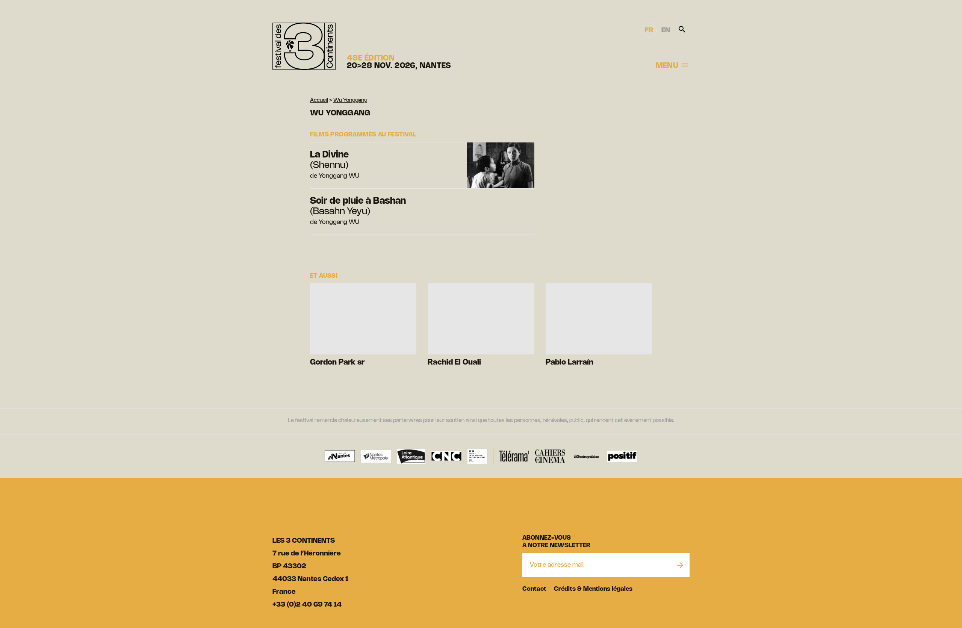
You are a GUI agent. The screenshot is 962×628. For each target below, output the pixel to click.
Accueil (319, 100)
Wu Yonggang (350, 100)
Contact (534, 589)
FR (649, 30)
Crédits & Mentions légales (593, 589)
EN (665, 30)
